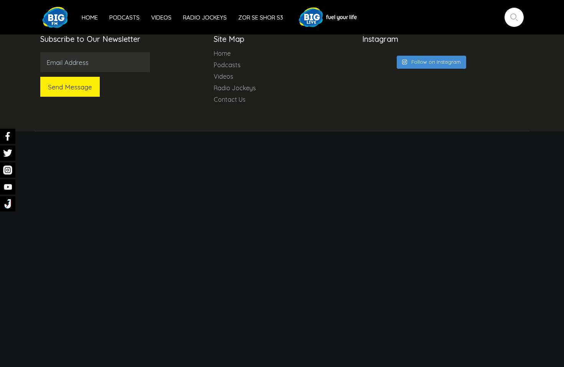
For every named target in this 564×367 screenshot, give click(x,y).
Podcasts (124, 17)
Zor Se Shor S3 (260, 17)
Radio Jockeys (205, 17)
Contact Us (230, 99)
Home (90, 17)
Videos (161, 17)
